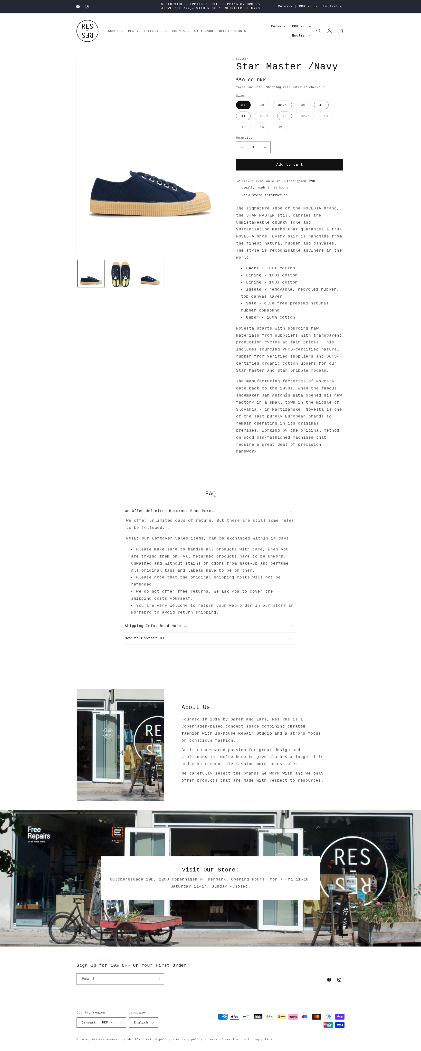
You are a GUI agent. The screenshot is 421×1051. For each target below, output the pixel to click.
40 (321, 105)
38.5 (282, 105)
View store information (264, 195)
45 (264, 128)
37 (243, 105)
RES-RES (98, 1039)
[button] (115, 31)
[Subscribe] (158, 979)
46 (282, 128)
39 (305, 106)
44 (246, 128)
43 (328, 117)
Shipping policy (258, 1039)
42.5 (308, 117)
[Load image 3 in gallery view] (150, 273)
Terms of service (223, 1039)
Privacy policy (189, 1039)
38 (264, 106)
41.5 (267, 117)
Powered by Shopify (123, 1039)
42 (284, 116)
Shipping (273, 87)
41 (243, 116)
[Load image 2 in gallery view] (120, 273)
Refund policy (158, 1039)
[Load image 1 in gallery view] (91, 273)
